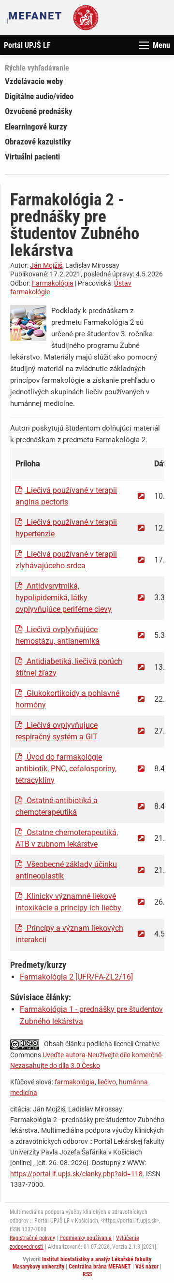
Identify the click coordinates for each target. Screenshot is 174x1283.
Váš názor (147, 1266)
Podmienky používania (85, 1238)
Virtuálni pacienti (32, 156)
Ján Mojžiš (46, 265)
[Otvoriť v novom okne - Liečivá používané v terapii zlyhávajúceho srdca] (141, 559)
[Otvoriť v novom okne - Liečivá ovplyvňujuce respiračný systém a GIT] (141, 730)
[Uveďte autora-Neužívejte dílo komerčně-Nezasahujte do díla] (27, 1044)
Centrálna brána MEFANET (100, 1266)
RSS (87, 1274)
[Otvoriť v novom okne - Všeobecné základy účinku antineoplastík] (141, 870)
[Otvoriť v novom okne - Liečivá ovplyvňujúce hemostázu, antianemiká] (141, 635)
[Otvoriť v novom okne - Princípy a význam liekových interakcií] (141, 933)
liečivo (107, 1082)
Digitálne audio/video (39, 96)
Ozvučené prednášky (38, 111)
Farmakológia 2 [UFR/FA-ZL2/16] (76, 976)
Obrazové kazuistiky (38, 141)
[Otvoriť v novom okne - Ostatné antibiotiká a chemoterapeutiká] (141, 806)
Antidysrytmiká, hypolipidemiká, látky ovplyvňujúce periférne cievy (63, 597)
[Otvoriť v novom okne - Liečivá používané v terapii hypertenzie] (141, 528)
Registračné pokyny (32, 1238)
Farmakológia (52, 283)
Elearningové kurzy (36, 126)
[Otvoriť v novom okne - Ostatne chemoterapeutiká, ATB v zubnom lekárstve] (141, 838)
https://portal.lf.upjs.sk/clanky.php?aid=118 (76, 1174)
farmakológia (75, 1082)
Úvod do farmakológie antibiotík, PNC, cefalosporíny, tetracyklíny (65, 768)
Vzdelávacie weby (34, 81)
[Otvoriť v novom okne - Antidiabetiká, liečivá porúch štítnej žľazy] (141, 667)
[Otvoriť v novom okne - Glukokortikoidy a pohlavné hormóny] (141, 699)
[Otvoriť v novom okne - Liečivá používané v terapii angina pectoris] (141, 496)
